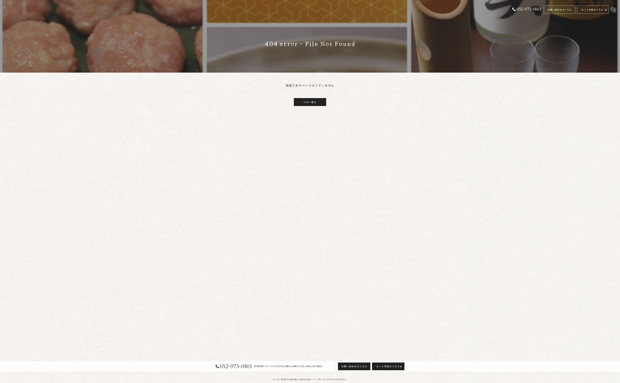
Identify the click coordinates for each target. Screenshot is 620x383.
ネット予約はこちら (592, 9)
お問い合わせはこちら (559, 9)
